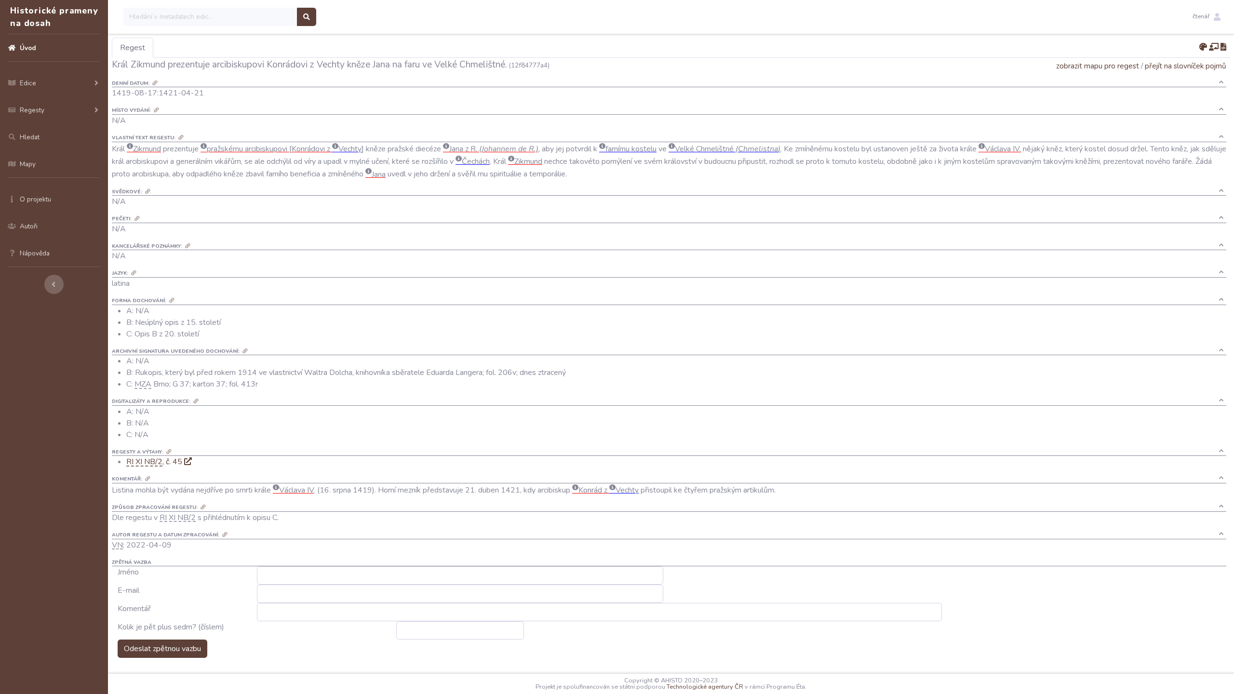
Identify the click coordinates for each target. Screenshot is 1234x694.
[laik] (1214, 47)
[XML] (1223, 47)
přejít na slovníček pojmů (1185, 66)
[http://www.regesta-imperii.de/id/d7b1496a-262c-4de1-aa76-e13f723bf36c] (188, 461)
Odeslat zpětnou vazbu (162, 648)
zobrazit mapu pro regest (1097, 66)
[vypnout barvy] (1203, 47)
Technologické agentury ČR (705, 686)
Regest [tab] (132, 47)
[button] (1206, 17)
